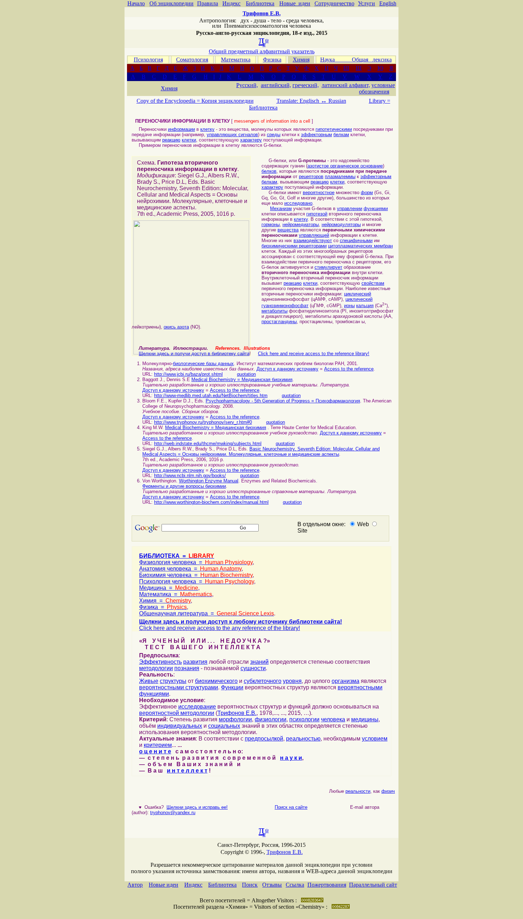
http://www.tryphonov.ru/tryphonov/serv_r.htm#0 (203, 422)
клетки (189, 140)
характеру (251, 140)
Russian (337, 101)
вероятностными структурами (178, 687)
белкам (341, 134)
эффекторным (316, 134)
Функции (232, 687)
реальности (352, 791)
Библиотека (260, 3)
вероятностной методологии (176, 713)
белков (269, 171)
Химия (301, 60)
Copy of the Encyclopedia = (169, 101)
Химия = (165, 601)
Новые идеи (294, 3)
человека (333, 719)
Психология (148, 60)
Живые (148, 681)
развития (195, 662)
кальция (365, 305)
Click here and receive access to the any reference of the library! (219, 628)
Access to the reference (349, 369)
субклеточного (262, 681)
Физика (272, 60)
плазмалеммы (340, 176)
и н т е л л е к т (187, 771)
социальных (224, 726)
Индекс (231, 3)
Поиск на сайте (291, 807)
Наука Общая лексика (356, 60)
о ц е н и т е (155, 751)
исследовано (298, 203)
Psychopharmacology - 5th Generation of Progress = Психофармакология (283, 401)
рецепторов (311, 176)
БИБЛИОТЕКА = (176, 556)
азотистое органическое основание (345, 166)
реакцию (171, 140)
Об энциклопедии (171, 3)
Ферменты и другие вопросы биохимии (184, 486)
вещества (288, 230)
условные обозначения (377, 88)
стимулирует (328, 267)
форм (367, 192)
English (387, 3)
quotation (246, 374)
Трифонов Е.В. (237, 713)
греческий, (305, 85)
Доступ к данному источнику (287, 369)
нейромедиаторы (300, 224)
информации (181, 129)
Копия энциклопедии (227, 101)
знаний (259, 662)
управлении (349, 208)
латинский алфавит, (346, 85)
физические (389, 791)
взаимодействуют (313, 240)
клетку (207, 129)
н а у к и (291, 758)
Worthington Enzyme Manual (208, 480)
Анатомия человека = (190, 569)
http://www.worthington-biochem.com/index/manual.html (211, 502)
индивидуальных (179, 726)
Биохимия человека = (196, 575)
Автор (135, 885)
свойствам (372, 283)
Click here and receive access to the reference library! (313, 353)
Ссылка (295, 885)
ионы (349, 305)
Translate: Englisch (301, 101)
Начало (136, 3)
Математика (235, 60)
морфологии (235, 719)
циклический (357, 293)
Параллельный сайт (373, 885)
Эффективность (160, 662)
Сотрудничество (334, 3)
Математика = (175, 594)
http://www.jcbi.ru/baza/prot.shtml (188, 374)
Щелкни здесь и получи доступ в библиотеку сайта (194, 353)
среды (273, 134)
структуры (173, 681)
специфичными (356, 240)
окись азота (176, 327)
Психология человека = (196, 581)
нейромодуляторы (341, 224)
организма (345, 681)
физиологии (270, 719)
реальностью (303, 739)
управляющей (314, 235)
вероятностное (318, 192)
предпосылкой (264, 739)
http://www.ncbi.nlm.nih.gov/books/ (190, 475)
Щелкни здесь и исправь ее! (197, 807)
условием (374, 739)
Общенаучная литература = (206, 613)
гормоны (271, 224)
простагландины (279, 321)
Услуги (366, 3)
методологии (156, 668)
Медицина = (168, 588)
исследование (197, 707)
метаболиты (274, 311)
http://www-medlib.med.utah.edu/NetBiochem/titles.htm (211, 395)
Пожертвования (326, 885)
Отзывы (272, 885)
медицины (365, 719)
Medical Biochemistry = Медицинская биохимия (241, 379)
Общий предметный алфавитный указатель (262, 51)
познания (186, 668)
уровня (292, 681)
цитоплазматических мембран (360, 246)
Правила (207, 3)
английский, (276, 85)
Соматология (192, 60)
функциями (376, 208)
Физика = (163, 607)
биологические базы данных (203, 363)
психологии (304, 719)
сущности (253, 668)
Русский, (247, 85)
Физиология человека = (196, 562)
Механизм (281, 208)
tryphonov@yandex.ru (172, 812)
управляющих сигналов (232, 134)
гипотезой (316, 214)
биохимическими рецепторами (294, 246)
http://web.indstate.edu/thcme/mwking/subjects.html (208, 443)
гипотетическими (334, 129)
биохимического (216, 681)
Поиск (250, 885)
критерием (158, 745)
